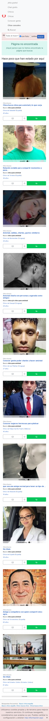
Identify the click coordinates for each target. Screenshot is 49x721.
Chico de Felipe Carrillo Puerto (13, 429)
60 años (6, 622)
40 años (6, 113)
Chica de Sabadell (9, 110)
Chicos (11, 12)
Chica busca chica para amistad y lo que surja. (22, 105)
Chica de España (8, 554)
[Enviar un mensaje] (12, 118)
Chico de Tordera (9, 175)
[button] (36, 118)
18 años (5, 494)
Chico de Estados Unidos (12, 682)
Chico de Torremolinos (11, 619)
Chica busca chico (36, 706)
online (34, 36)
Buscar (12, 30)
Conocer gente (14, 21)
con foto (25, 36)
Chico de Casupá (9, 303)
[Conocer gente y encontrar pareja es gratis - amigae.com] (4, 16)
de (4, 35)
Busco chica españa (26, 704)
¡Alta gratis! (13, 3)
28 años (6, 241)
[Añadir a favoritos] (24, 118)
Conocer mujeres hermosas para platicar (21, 423)
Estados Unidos (27, 682)
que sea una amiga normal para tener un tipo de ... (24, 486)
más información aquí (33, 718)
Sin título (6, 549)
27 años (5, 369)
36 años (6, 178)
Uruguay (21, 238)
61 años (5, 685)
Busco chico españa (8, 706)
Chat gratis (12, 7)
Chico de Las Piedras (10, 366)
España (18, 110)
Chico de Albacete (9, 491)
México (27, 429)
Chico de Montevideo (10, 238)
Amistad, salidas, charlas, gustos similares (21, 233)
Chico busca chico (22, 706)
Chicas (11, 16)
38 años (6, 557)
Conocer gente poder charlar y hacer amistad (22, 361)
